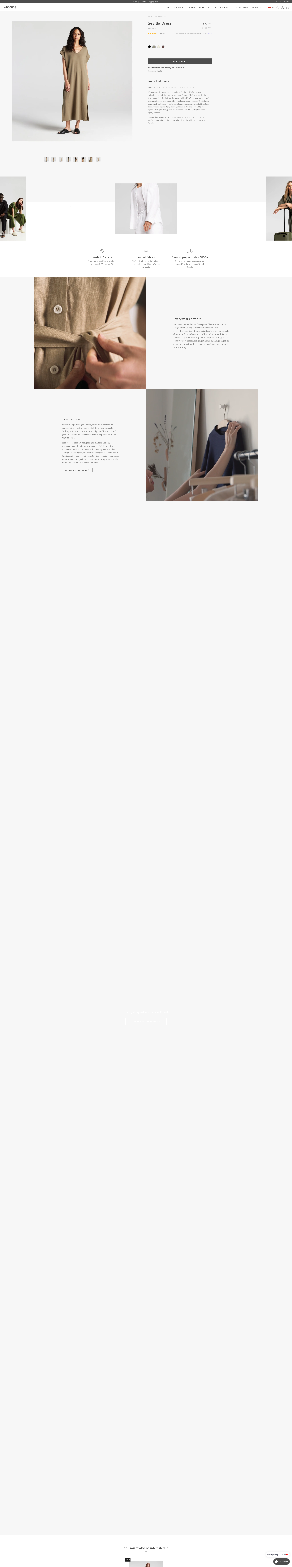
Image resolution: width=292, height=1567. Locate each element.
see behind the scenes (145, 1022)
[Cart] (287, 7)
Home (150, 16)
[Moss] (154, 46)
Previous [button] (11, 81)
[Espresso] (163, 46)
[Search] (277, 8)
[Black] (149, 46)
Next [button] (133, 81)
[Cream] (158, 46)
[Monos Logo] (10, 7)
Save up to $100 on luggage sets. (145, 2)
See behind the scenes (76, 470)
